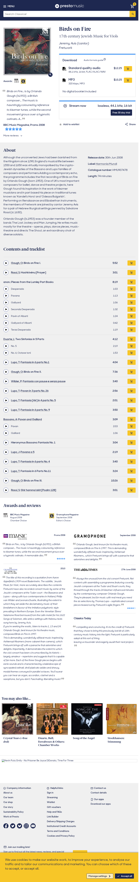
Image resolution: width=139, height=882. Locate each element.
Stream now (77, 106)
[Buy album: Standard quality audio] (128, 68)
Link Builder (53, 816)
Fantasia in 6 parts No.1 (35, 362)
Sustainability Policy (13, 811)
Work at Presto (11, 816)
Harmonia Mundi (106, 164)
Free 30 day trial (121, 112)
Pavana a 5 (27, 452)
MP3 (71, 80)
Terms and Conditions (58, 831)
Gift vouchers (54, 807)
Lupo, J (15, 452)
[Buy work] (131, 263)
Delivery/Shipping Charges (60, 821)
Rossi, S (15, 272)
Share (132, 124)
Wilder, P (16, 381)
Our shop (8, 802)
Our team (8, 797)
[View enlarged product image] (27, 51)
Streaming (52, 797)
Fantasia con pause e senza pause (44, 381)
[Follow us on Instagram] (27, 825)
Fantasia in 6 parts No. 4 (35, 461)
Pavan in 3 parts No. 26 (34, 391)
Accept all (126, 876)
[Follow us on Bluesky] (20, 825)
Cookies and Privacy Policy (61, 835)
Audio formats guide (93, 60)
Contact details (99, 792)
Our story (8, 807)
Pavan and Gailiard (30, 419)
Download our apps (101, 803)
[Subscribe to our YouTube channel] (34, 825)
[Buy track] (131, 288)
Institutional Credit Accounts (61, 826)
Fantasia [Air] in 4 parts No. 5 (38, 400)
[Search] (133, 14)
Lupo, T (15, 362)
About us (7, 792)
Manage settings (97, 876)
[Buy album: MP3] (128, 80)
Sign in (50, 792)
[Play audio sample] (5, 263)
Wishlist (51, 802)
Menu (11, 6)
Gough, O (17, 263)
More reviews (11, 135)
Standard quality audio (84, 68)
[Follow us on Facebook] (6, 825)
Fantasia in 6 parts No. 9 (35, 410)
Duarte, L (8, 339)
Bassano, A (10, 419)
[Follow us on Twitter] (13, 825)
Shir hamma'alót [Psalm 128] (38, 490)
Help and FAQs (54, 811)
